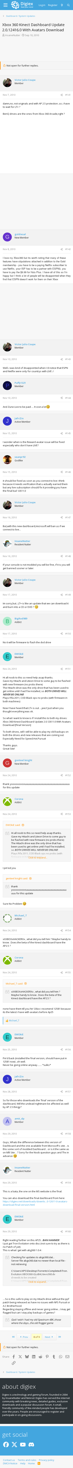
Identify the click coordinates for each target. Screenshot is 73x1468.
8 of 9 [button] (37, 1337)
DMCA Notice (10, 1463)
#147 (68, 517)
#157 (68, 1091)
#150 (68, 633)
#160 (68, 1231)
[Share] (61, 95)
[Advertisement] (36, 50)
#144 (68, 398)
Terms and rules (27, 1460)
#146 (68, 472)
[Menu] (5, 5)
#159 (68, 1182)
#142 (68, 249)
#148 (68, 556)
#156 (68, 1049)
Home (31, 1463)
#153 (68, 814)
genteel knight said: (17, 878)
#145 (68, 433)
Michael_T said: (14, 983)
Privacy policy (46, 1460)
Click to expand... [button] (37, 857)
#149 (68, 594)
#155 (68, 972)
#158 (68, 1133)
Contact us (9, 1460)
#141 (68, 94)
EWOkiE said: (13, 825)
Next (48, 1337)
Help (22, 1463)
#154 (68, 930)
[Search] (68, 5)
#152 (68, 775)
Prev (25, 1337)
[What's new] (62, 5)
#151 (68, 668)
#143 (68, 359)
